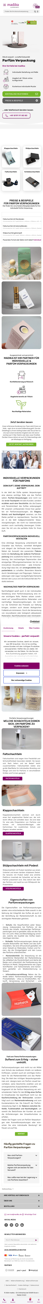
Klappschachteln (13, 833)
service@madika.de (14, 1214)
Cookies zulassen (21, 666)
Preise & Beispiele (14, 100)
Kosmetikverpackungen (21, 1122)
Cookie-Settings (23, 1285)
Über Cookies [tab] (34, 628)
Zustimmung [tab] (8, 628)
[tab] (21, 1156)
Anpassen (20, 673)
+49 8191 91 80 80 (18, 115)
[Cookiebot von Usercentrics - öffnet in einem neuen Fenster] (30, 621)
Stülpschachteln (13, 889)
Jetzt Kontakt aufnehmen (21, 444)
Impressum (22, 1289)
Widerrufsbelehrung (17, 1281)
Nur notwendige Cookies (21, 680)
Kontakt (21, 1134)
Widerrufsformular (32, 1281)
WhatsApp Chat (30, 1214)
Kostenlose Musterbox (16, 94)
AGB (7, 1281)
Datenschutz (34, 1285)
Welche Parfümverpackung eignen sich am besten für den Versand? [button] (20, 1167)
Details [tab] (21, 628)
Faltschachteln (12, 778)
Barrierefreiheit (11, 1285)
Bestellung (9, 1206)
